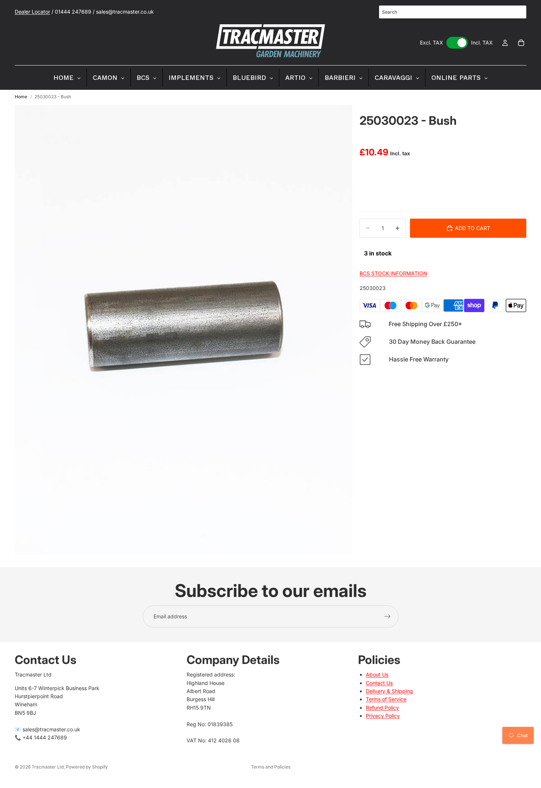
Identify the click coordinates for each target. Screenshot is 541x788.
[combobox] (452, 12)
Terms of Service (386, 699)
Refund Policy (382, 707)
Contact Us (379, 683)
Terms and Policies (270, 767)
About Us (377, 675)
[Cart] (521, 43)
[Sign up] (387, 616)
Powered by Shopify (87, 767)
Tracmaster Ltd (48, 767)
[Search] (516, 12)
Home (21, 96)
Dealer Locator (32, 11)
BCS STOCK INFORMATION (393, 273)
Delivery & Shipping (389, 691)
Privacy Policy (383, 716)
